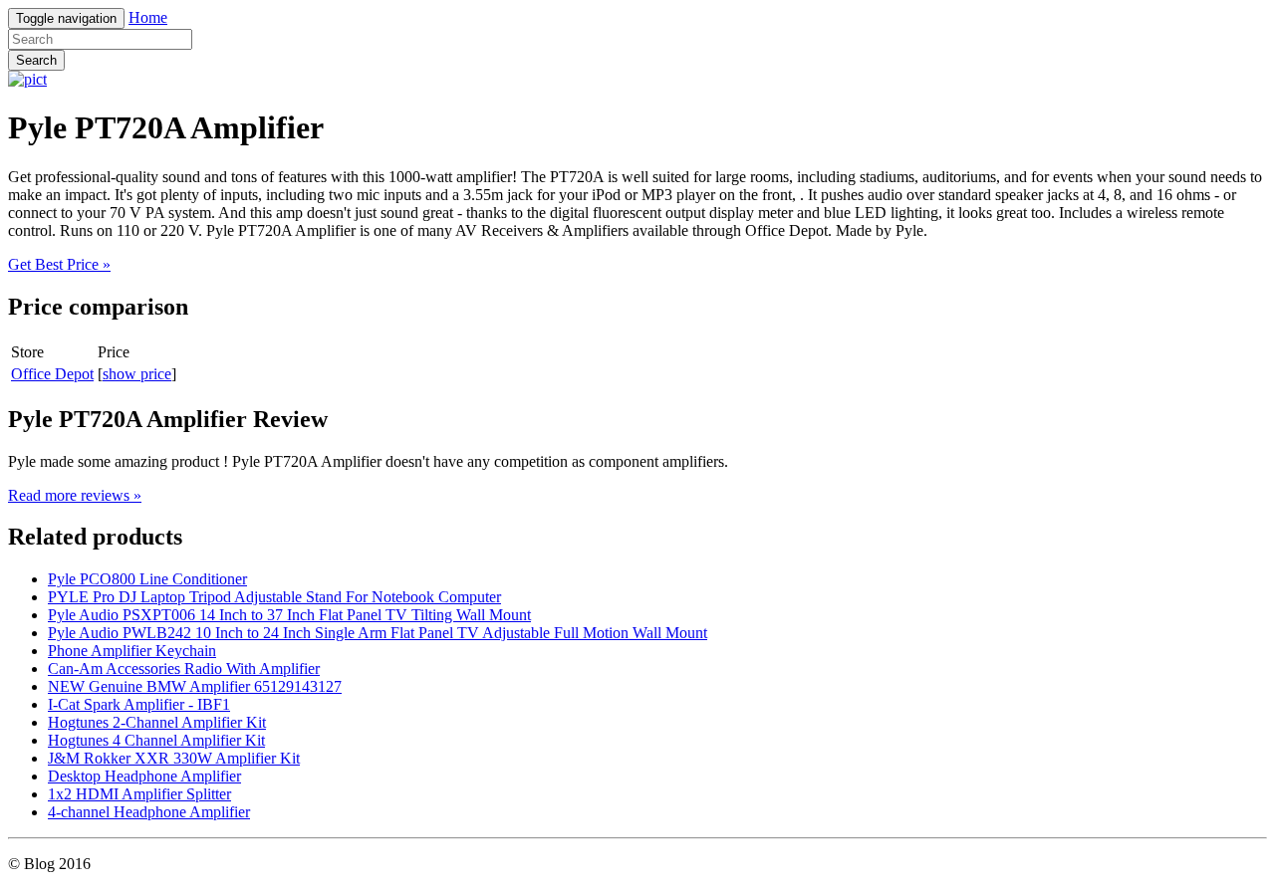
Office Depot (52, 373)
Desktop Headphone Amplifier (144, 776)
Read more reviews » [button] (74, 495)
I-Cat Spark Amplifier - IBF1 (139, 704)
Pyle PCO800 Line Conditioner (147, 578)
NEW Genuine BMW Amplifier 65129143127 (195, 686)
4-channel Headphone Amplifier (149, 811)
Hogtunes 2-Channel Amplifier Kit (157, 722)
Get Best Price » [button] (59, 264)
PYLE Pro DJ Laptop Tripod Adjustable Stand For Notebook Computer (274, 596)
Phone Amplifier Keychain (132, 650)
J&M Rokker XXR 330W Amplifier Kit (174, 758)
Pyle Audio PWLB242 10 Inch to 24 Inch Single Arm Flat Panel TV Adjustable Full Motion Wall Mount (377, 632)
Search (36, 60)
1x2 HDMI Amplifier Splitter (139, 793)
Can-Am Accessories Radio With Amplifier (184, 668)
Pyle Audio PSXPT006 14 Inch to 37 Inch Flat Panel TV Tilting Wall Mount (289, 614)
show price (137, 373)
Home (147, 17)
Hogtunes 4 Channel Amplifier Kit (156, 740)
